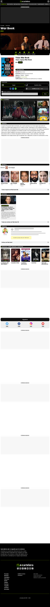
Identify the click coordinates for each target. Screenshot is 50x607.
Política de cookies (37, 576)
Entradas (6, 589)
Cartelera (6, 577)
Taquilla (6, 586)
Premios (6, 584)
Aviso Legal (35, 573)
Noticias (6, 575)
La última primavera (24, 263)
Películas (8, 25)
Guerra (26, 75)
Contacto (20, 575)
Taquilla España (40, 4)
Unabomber (47, 4)
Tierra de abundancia (44, 263)
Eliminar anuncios (25, 137)
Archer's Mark (24, 77)
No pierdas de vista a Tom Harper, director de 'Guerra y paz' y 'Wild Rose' (7, 208)
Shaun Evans (4, 183)
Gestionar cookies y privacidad (39, 577)
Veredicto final (15, 263)
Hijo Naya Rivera (17, 4)
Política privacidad (37, 575)
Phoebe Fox (43, 183)
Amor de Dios (10, 4)
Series (5, 580)
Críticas (6, 587)
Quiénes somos (21, 574)
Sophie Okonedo (22, 184)
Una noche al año (33, 4)
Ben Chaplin (14, 183)
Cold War (33, 263)
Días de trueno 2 (24, 4)
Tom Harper (11, 167)
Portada (2, 25)
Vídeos (6, 582)
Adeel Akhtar (33, 183)
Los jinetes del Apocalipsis (5, 263)
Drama (22, 75)
